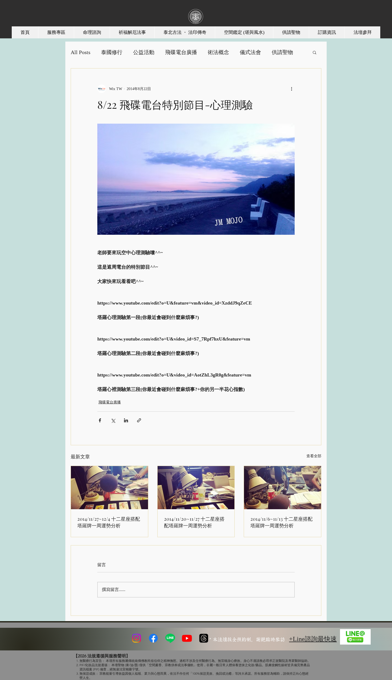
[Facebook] (153, 638)
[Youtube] (187, 638)
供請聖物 (282, 52)
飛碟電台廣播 (181, 52)
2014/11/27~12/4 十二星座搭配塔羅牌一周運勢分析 (108, 522)
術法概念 (218, 52)
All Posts (80, 52)
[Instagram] (136, 638)
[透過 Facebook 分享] (99, 420)
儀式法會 (250, 52)
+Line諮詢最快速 (313, 639)
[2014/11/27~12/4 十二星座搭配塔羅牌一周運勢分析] (109, 487)
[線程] (204, 638)
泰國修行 (111, 52)
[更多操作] (291, 89)
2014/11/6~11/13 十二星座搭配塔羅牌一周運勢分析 (281, 522)
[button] (314, 52)
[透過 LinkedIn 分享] (126, 420)
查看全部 (313, 456)
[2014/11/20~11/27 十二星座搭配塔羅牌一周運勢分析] (196, 487)
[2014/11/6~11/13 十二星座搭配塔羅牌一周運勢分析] (282, 487)
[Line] (170, 638)
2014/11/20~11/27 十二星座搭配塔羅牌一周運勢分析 (194, 522)
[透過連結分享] (139, 420)
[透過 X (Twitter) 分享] (112, 420)
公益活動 (143, 52)
